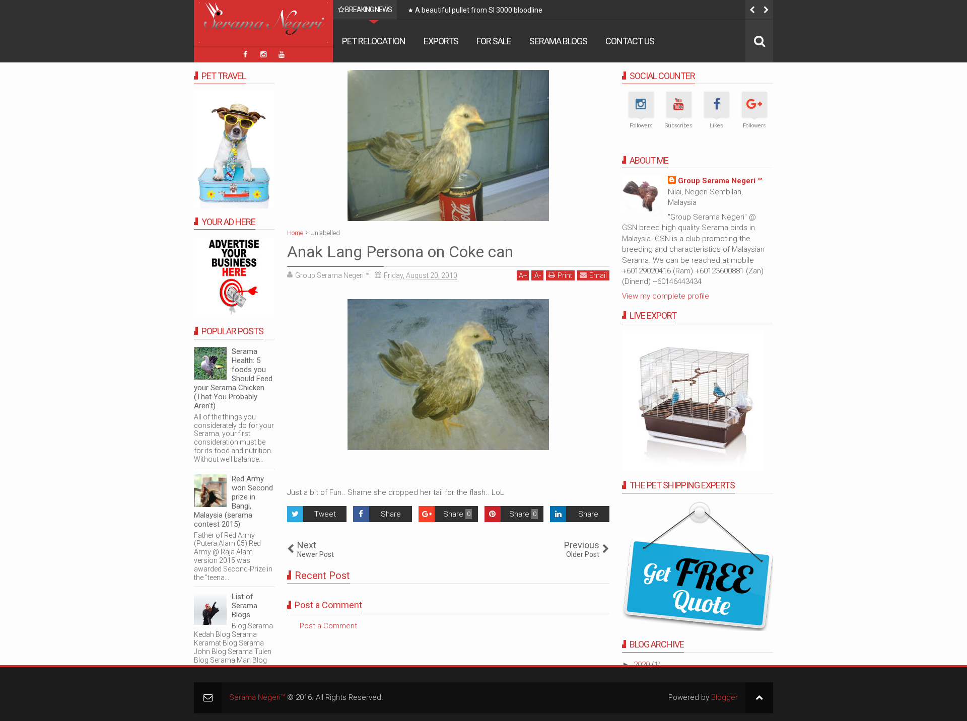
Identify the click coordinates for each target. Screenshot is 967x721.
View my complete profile (665, 296)
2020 (643, 664)
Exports (441, 41)
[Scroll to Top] (759, 697)
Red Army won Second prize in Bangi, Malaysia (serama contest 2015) (233, 501)
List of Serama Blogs (244, 605)
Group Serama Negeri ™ (720, 180)
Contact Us (629, 41)
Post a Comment (328, 625)
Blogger (724, 697)
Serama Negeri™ (257, 697)
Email (598, 275)
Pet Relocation (373, 41)
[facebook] (245, 54)
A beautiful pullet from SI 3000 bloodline (478, 10)
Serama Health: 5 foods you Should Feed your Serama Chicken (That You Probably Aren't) (233, 378)
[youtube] (281, 54)
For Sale (493, 41)
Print (565, 275)
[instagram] (263, 54)
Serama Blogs (558, 41)
